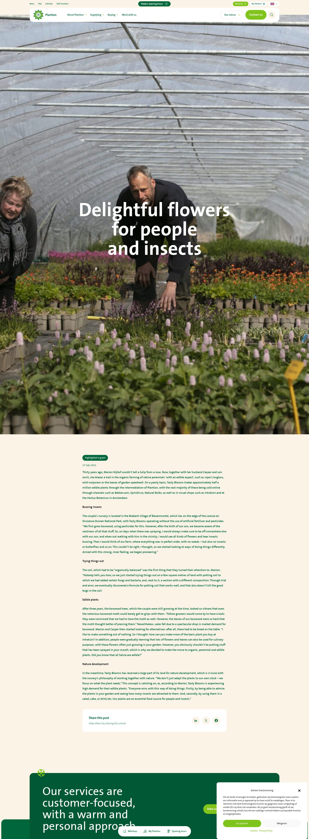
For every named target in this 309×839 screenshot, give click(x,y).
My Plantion (257, 4)
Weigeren (282, 823)
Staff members (62, 4)
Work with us (129, 14)
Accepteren (242, 823)
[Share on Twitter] (206, 720)
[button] (299, 790)
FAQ (39, 4)
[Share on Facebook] (216, 720)
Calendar (49, 4)
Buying (111, 14)
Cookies (254, 831)
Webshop (239, 4)
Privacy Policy (265, 831)
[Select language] (273, 3)
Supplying (95, 14)
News (32, 4)
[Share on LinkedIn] (196, 720)
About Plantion (75, 14)
